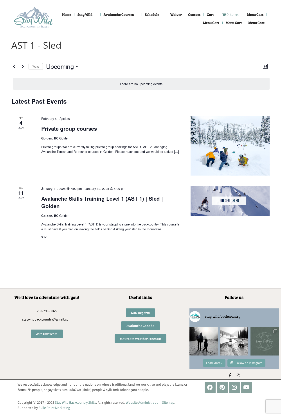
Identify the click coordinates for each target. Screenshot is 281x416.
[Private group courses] (230, 146)
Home (66, 14)
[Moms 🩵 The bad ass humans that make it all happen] (234, 341)
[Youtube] (246, 387)
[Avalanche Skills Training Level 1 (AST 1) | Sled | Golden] (230, 201)
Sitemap (168, 402)
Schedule (152, 14)
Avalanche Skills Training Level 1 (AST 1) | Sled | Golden (102, 202)
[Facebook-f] (230, 375)
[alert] (141, 84)
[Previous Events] (14, 66)
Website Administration (143, 402)
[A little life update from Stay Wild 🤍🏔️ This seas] (203, 341)
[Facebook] (210, 387)
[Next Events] (22, 66)
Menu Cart (255, 14)
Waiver (176, 14)
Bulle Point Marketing (54, 407)
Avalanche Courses (119, 14)
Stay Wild (84, 14)
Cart (210, 14)
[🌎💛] (264, 341)
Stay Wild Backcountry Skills (75, 402)
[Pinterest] (222, 387)
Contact (194, 14)
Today (35, 66)
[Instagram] (238, 375)
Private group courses (69, 128)
